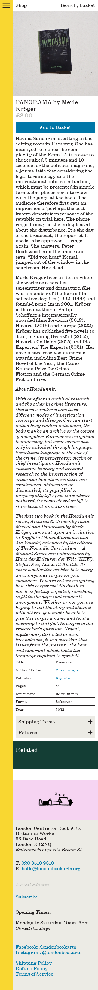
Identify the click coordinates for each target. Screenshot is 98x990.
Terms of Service (34, 973)
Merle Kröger (67, 670)
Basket (87, 5)
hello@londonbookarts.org (51, 868)
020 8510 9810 (37, 863)
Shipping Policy (34, 962)
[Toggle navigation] (6, 5)
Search (69, 5)
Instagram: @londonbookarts (48, 952)
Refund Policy (32, 968)
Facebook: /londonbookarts (46, 946)
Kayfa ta (63, 678)
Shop (21, 5)
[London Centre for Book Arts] (55, 800)
